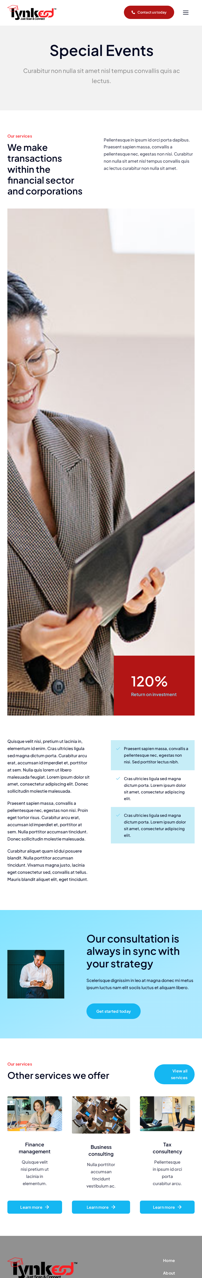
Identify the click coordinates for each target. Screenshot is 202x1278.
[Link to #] (185, 12)
